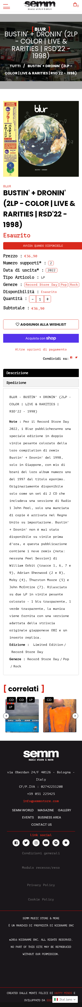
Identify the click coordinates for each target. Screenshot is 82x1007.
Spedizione (16, 383)
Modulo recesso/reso (41, 867)
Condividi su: (56, 358)
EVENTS (28, 817)
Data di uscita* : (23, 270)
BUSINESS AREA (49, 817)
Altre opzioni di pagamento (41, 349)
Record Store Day (27, 652)
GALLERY (64, 810)
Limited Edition (48, 645)
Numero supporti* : (24, 263)
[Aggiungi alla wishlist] (32, 712)
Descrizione (17, 373)
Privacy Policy (41, 885)
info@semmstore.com (41, 801)
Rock (17, 666)
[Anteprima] (32, 705)
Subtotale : (16, 308)
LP (31, 700)
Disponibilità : (21, 291)
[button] (65, 999)
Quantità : (15, 298)
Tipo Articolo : (21, 277)
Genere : (12, 284)
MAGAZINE (46, 810)
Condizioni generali (41, 853)
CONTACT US (41, 824)
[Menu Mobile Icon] (5, 6)
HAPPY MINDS (63, 993)
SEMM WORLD (23, 810)
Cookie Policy (41, 899)
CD (11, 700)
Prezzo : (12, 256)
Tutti (15, 65)
